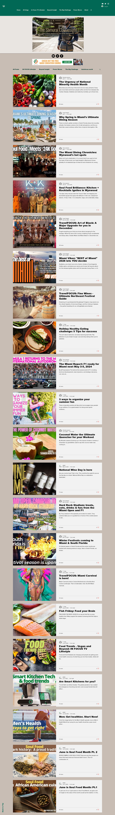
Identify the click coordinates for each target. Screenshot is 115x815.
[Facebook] (61, 56)
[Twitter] (57, 56)
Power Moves (57, 69)
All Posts (16, 69)
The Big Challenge (71, 69)
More (83, 69)
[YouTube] (53, 56)
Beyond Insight (44, 69)
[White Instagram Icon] (108, 4)
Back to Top (3, 807)
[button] (100, 69)
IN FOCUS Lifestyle (29, 69)
